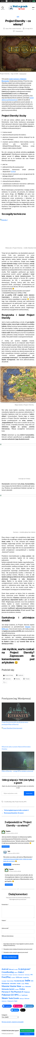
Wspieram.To (10, 1001)
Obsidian (17, 989)
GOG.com (5, 629)
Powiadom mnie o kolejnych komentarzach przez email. (18, 949)
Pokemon (27, 992)
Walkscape (22, 998)
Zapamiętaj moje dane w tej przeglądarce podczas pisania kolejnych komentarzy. (18, 944)
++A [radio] (27, 1)
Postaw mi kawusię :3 (27, 1030)
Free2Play (6, 977)
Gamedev (13, 977)
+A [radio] (24, 1)
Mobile (22, 983)
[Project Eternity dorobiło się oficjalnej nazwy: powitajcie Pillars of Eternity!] (18, 712)
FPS (31, 974)
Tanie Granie (13, 998)
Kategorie (4, 1015)
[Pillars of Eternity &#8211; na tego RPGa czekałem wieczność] (18, 761)
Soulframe (25, 995)
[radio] (7, 1)
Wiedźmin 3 (4, 1001)
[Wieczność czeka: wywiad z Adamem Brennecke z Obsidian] (18, 736)
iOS (32, 981)
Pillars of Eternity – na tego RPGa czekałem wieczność (17, 771)
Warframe (26, 998)
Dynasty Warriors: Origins (7, 974)
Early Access (15, 974)
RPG (25, 801)
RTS (20, 995)
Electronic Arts (21, 974)
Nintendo (28, 986)
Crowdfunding (7, 801)
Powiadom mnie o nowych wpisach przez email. (16, 952)
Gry (18, 16)
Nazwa (4, 920)
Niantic (23, 986)
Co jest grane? (24, 969)
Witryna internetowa (7, 936)
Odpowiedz (5, 846)
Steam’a (27, 627)
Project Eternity (19, 801)
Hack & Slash (10, 981)
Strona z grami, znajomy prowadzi (13, 1022)
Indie (13, 801)
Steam (5, 998)
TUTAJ (13, 171)
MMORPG (13, 983)
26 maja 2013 (29, 28)
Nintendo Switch (8, 989)
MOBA (19, 983)
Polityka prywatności (7, 1033)
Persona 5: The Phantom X (12, 992)
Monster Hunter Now (11, 986)
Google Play (26, 977)
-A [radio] (19, 1)
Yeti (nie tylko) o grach (12, 1030)
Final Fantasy (27, 974)
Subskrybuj (29, 793)
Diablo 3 (15, 972)
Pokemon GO (8, 995)
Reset (30, 1)
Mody (27, 983)
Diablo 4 (21, 972)
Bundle (15, 969)
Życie (15, 1001)
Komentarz (5, 904)
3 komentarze (19, 31)
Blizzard (11, 969)
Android (5, 969)
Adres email (5, 928)
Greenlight (4, 981)
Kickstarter (23, 73)
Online (22, 989)
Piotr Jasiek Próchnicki (15, 28)
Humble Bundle (19, 981)
